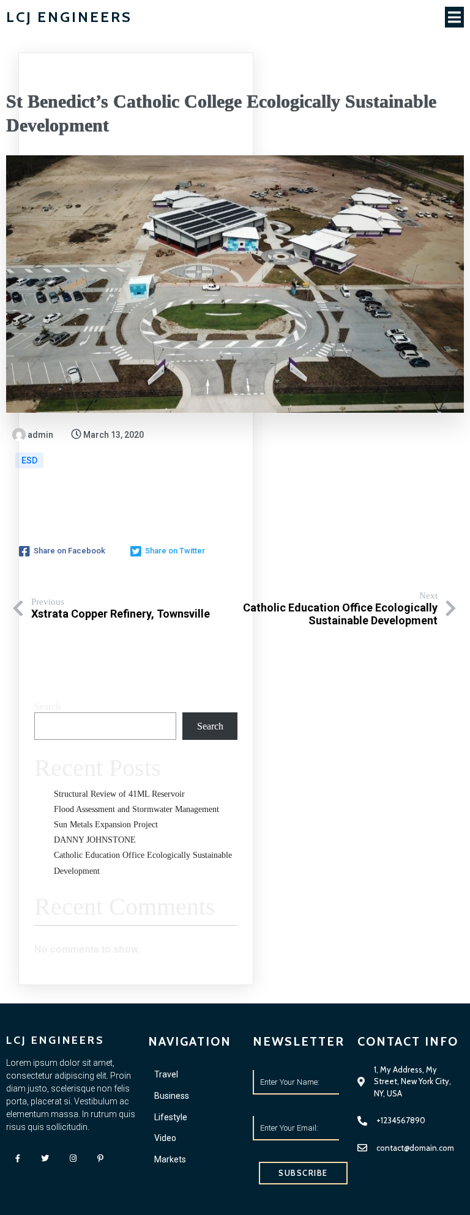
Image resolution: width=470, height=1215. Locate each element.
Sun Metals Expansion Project (106, 824)
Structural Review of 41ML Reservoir (119, 794)
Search (47, 706)
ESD (29, 460)
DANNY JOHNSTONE (95, 839)
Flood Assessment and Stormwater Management (136, 809)
